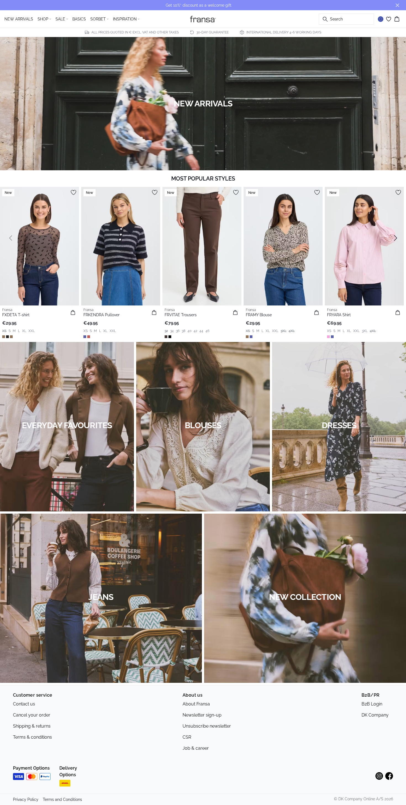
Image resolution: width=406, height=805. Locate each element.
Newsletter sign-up (202, 715)
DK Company (375, 715)
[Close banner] (397, 5)
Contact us (24, 704)
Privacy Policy (25, 799)
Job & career (196, 748)
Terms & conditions (32, 737)
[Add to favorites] (73, 192)
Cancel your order (31, 715)
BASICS (79, 19)
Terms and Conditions (62, 799)
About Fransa (196, 704)
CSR (187, 737)
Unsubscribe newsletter (207, 726)
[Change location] (380, 19)
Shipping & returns (32, 726)
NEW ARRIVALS (18, 19)
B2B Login (372, 704)
